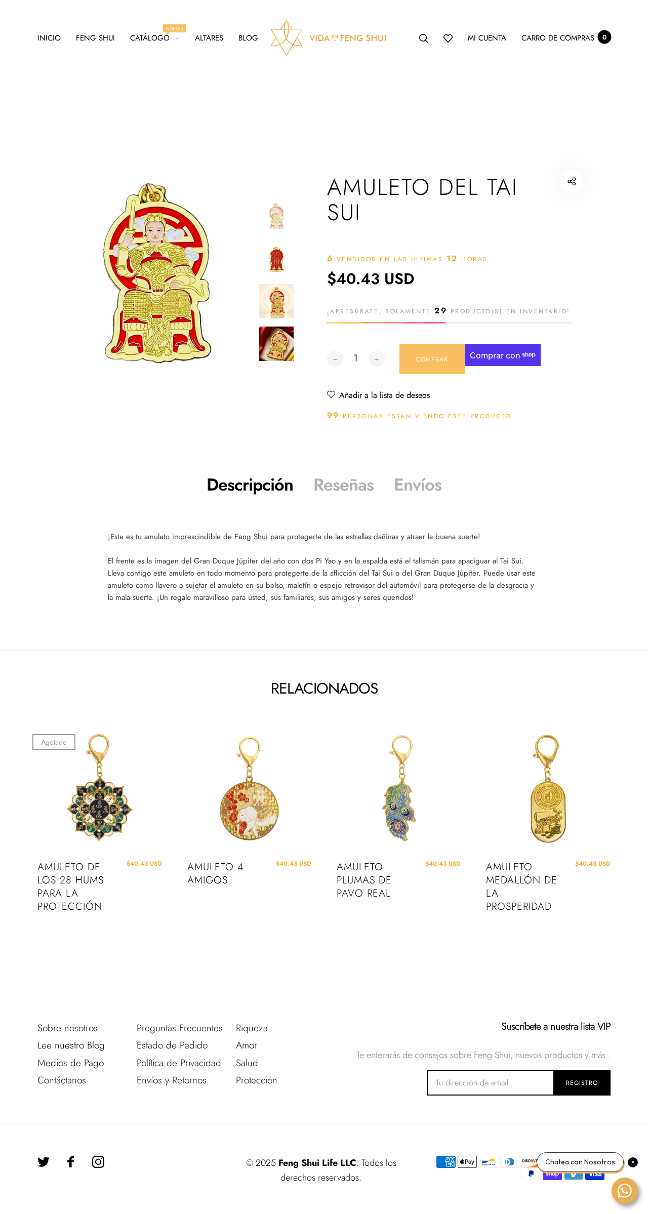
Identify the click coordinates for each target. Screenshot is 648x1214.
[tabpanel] (156, 273)
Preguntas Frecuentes (180, 1028)
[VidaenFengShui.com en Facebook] (71, 1162)
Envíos (417, 484)
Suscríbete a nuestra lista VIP (556, 1027)
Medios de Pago (70, 1063)
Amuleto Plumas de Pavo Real (364, 880)
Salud (247, 1063)
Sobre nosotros (67, 1028)
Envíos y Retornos (172, 1080)
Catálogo (154, 36)
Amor (246, 1045)
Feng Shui (95, 38)
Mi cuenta (487, 38)
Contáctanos (61, 1080)
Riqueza (252, 1028)
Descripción (250, 484)
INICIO (49, 38)
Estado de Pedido (172, 1045)
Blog (248, 38)
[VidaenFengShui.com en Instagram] (98, 1162)
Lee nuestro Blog (71, 1045)
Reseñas (343, 484)
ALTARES (209, 38)
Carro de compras (563, 38)
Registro (582, 1082)
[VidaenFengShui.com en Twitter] (43, 1162)
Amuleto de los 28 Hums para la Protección (70, 887)
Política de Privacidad (179, 1063)
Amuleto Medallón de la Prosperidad (521, 887)
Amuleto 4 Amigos (215, 874)
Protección (256, 1080)
